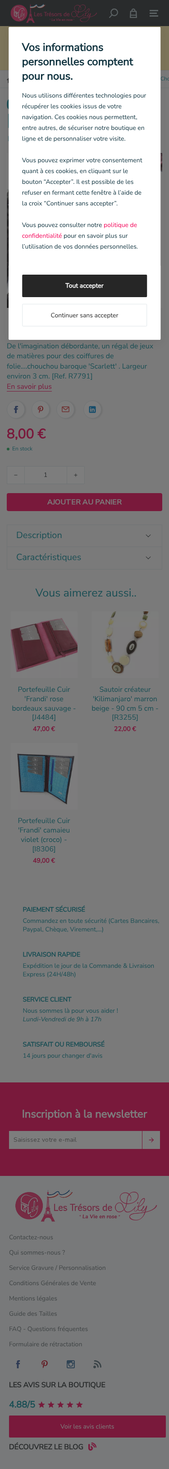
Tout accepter (84, 285)
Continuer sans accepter (84, 315)
